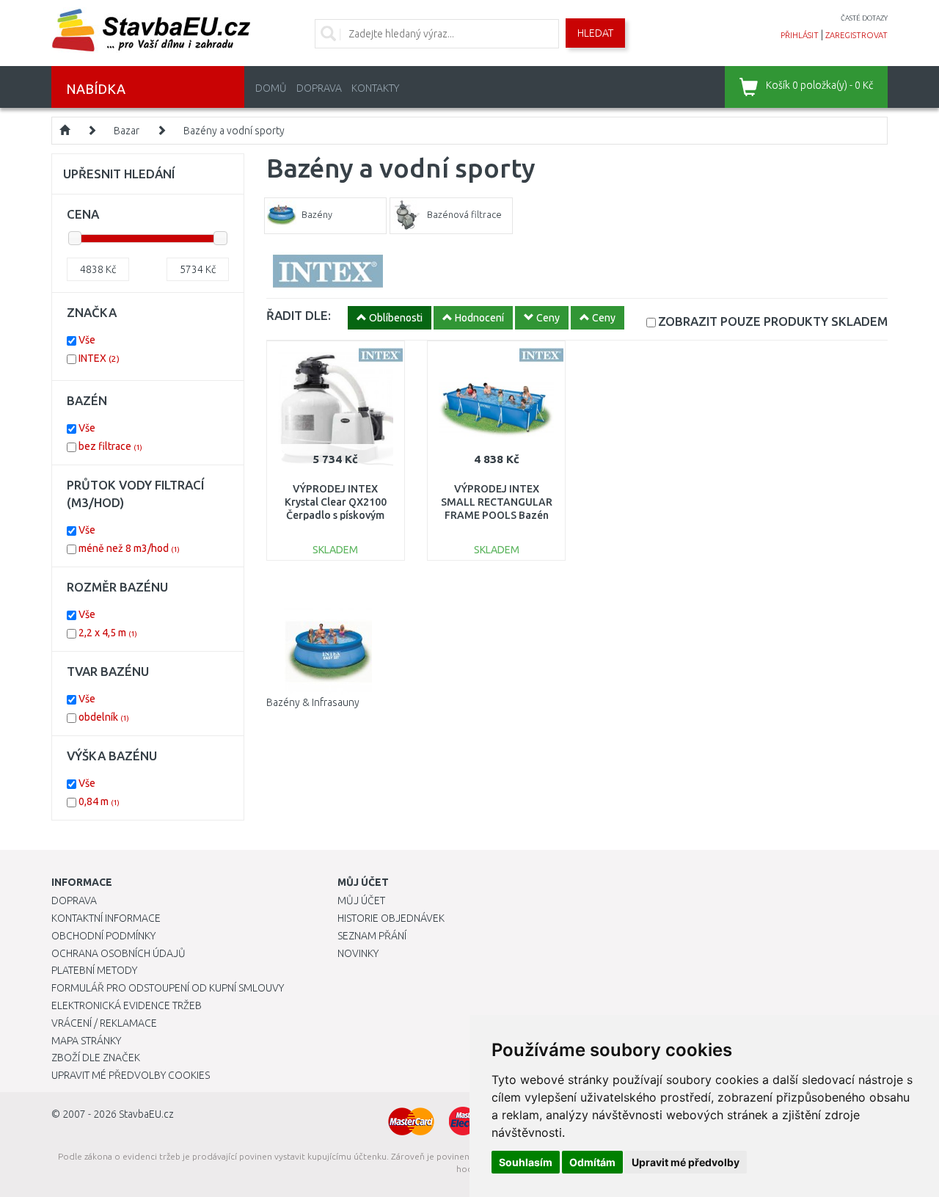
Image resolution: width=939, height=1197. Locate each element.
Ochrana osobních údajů (118, 953)
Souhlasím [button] (525, 1162)
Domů (271, 88)
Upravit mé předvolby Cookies (130, 1075)
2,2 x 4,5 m (107, 632)
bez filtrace (110, 446)
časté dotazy (864, 18)
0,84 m (99, 801)
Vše (86, 340)
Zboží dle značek (95, 1057)
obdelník (103, 717)
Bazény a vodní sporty (234, 131)
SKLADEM (773, 321)
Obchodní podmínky (103, 936)
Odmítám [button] (592, 1162)
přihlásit (800, 35)
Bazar (126, 131)
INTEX (99, 358)
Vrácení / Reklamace (104, 1023)
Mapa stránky (86, 1041)
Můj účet (361, 900)
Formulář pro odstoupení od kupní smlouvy (167, 988)
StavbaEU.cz (146, 1114)
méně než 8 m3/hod (129, 548)
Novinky (358, 953)
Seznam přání (371, 936)
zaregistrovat (856, 35)
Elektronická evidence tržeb (126, 1005)
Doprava (319, 88)
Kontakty (375, 88)
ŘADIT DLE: (298, 315)
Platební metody (94, 970)
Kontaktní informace (106, 918)
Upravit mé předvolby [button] (685, 1162)
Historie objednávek (391, 918)
